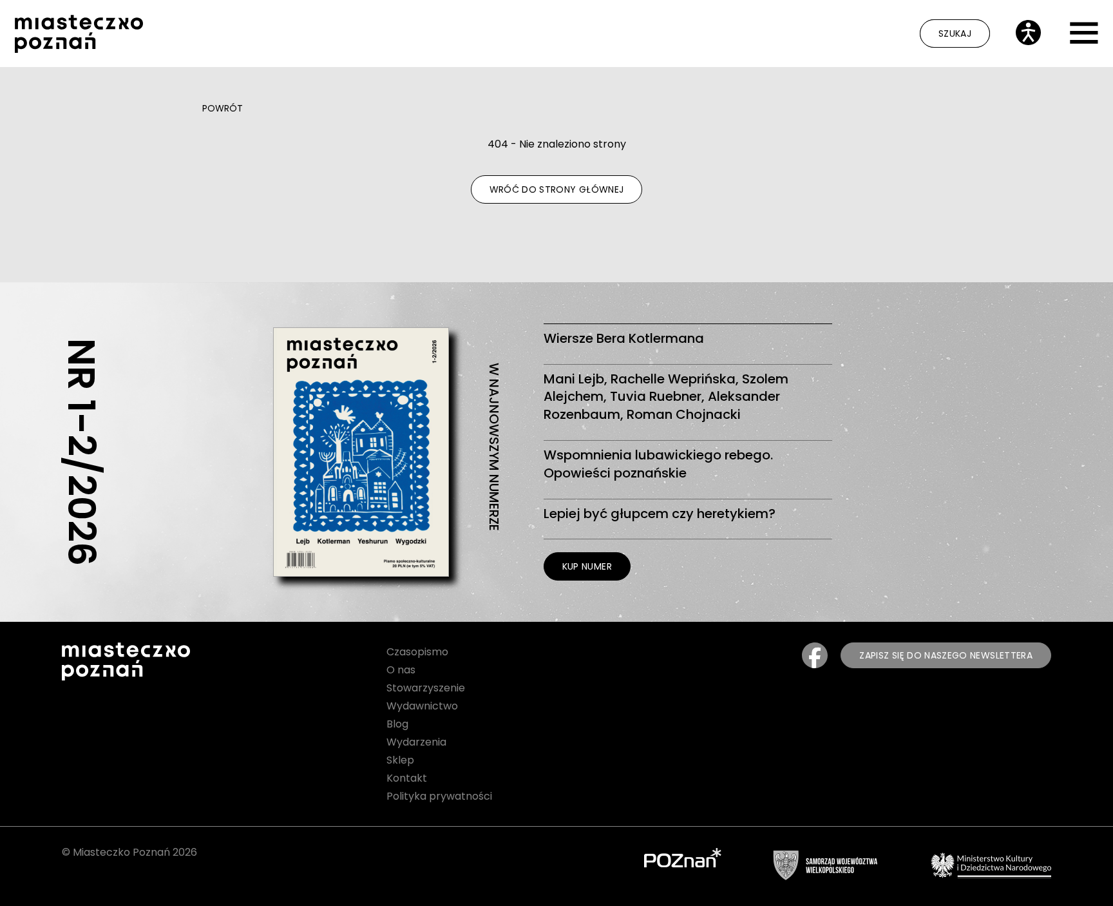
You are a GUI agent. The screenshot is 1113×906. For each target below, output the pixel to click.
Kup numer (587, 566)
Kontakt (406, 778)
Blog (397, 724)
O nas (400, 669)
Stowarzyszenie (425, 687)
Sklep (400, 760)
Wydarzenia (416, 742)
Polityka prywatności (439, 796)
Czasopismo (417, 651)
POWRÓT (222, 108)
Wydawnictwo (422, 706)
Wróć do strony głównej (557, 189)
